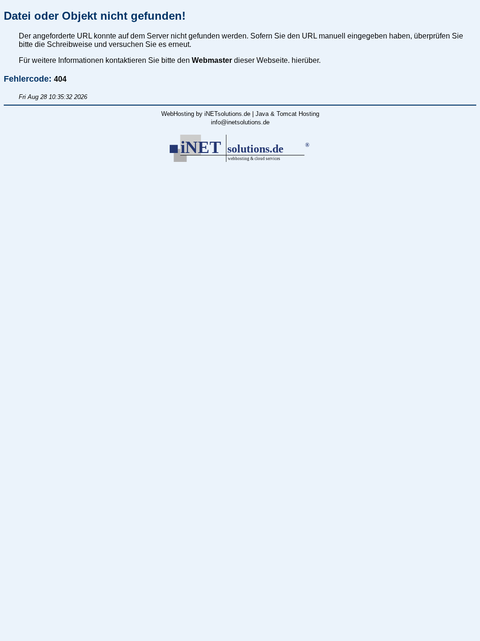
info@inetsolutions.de (240, 122)
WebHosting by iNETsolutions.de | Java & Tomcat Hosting (240, 113)
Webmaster (212, 60)
